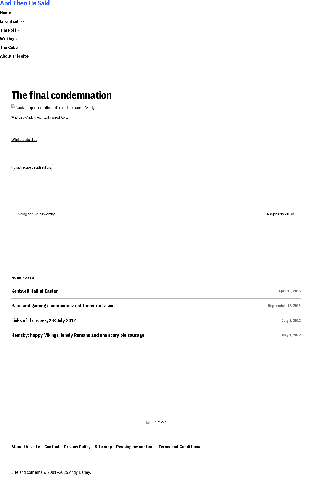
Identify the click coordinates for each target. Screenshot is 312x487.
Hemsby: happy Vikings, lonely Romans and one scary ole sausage (77, 335)
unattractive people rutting (33, 167)
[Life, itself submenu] (22, 21)
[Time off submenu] (19, 30)
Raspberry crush (280, 214)
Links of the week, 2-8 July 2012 (43, 320)
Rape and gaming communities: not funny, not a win (62, 306)
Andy (29, 118)
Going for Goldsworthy (36, 214)
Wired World (60, 118)
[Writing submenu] (17, 39)
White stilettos (24, 139)
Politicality (43, 118)
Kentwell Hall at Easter (34, 291)
